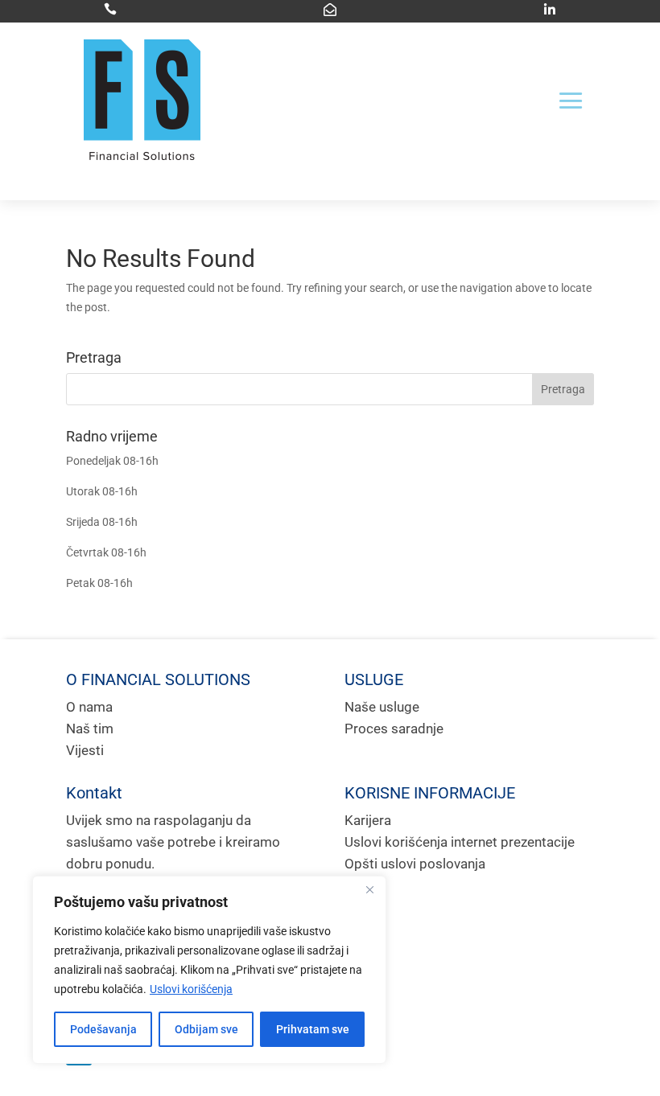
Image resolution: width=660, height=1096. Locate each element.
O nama (89, 707)
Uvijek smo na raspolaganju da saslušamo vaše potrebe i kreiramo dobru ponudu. (173, 842)
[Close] (369, 889)
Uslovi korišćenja (191, 989)
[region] (209, 970)
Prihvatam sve (312, 1029)
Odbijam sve (206, 1029)
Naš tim (89, 728)
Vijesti (85, 750)
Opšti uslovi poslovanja (414, 864)
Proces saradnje (393, 728)
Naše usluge (381, 707)
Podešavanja (103, 1029)
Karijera (367, 820)
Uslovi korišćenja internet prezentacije (459, 842)
